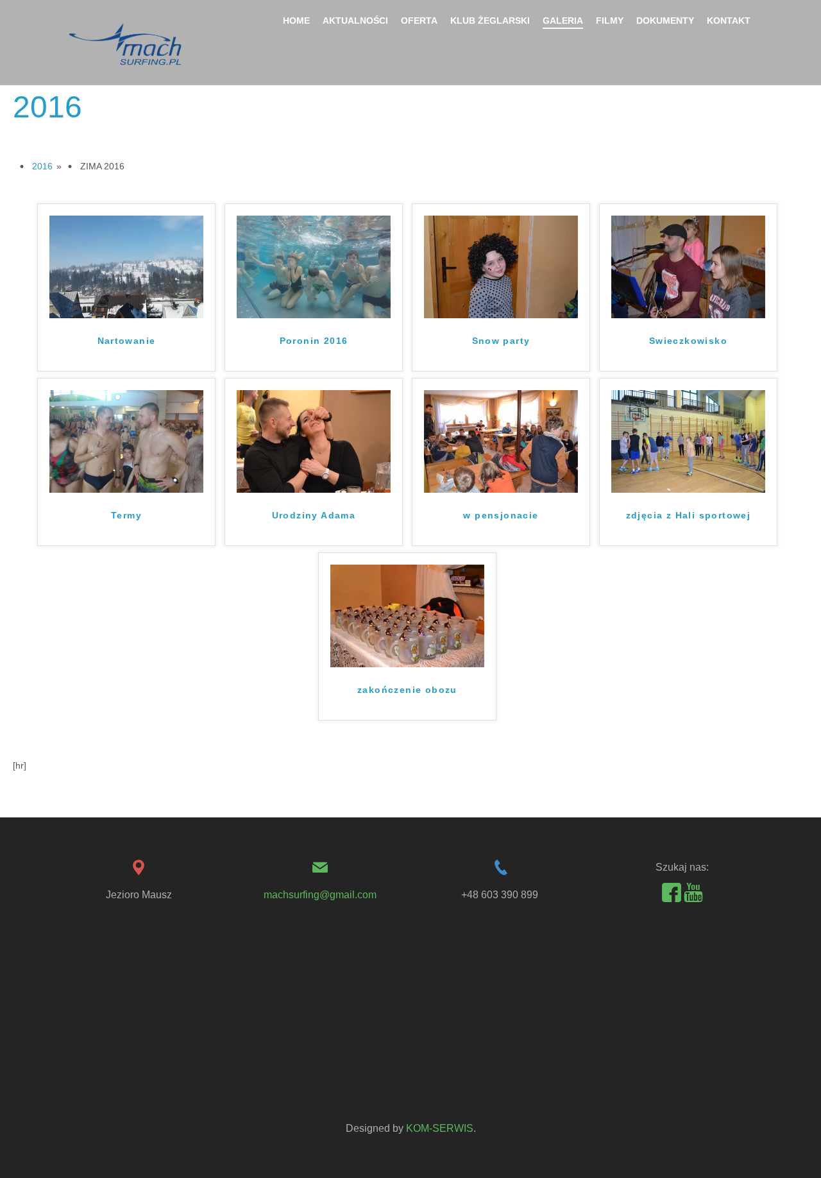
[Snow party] (501, 266)
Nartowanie (126, 341)
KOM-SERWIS (439, 1128)
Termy (126, 515)
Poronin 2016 (314, 341)
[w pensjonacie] (501, 441)
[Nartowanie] (126, 266)
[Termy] (126, 441)
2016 (42, 166)
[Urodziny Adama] (314, 441)
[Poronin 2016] (314, 266)
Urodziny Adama (314, 515)
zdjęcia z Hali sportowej (688, 515)
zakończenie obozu (407, 690)
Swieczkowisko (688, 341)
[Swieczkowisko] (688, 266)
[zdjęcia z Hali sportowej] (688, 441)
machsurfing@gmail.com (320, 894)
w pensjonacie (500, 515)
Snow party (501, 341)
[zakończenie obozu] (407, 615)
